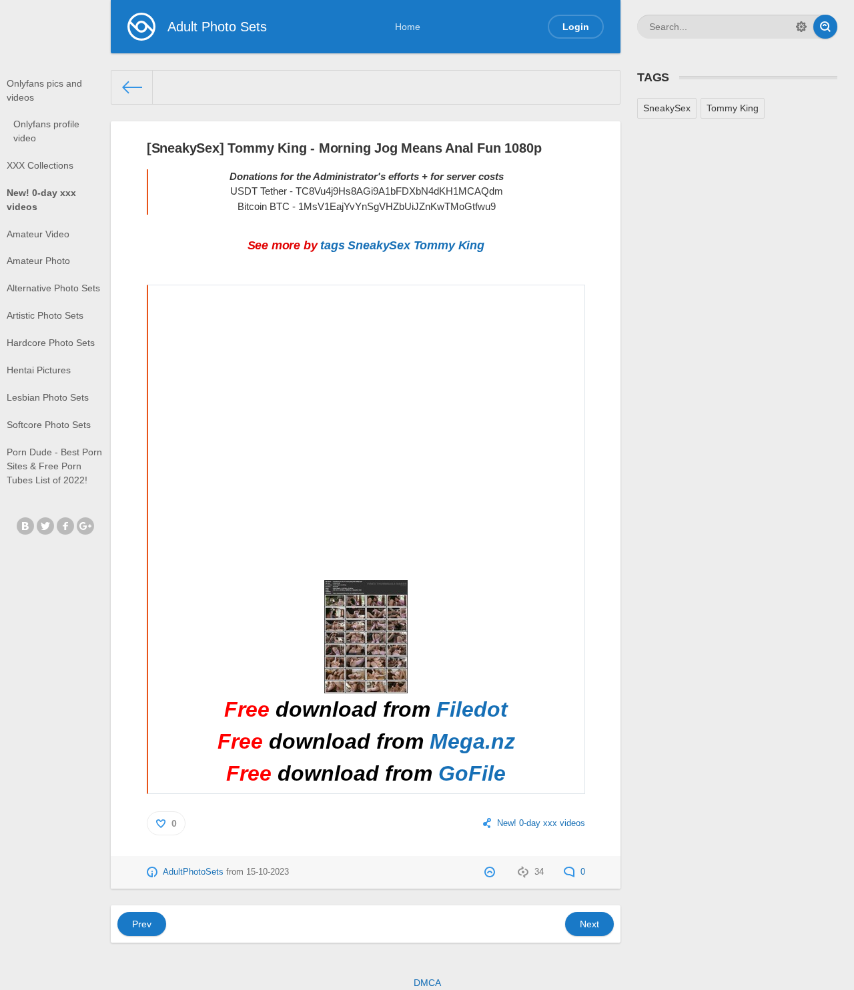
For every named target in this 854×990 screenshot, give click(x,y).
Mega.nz (472, 741)
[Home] (132, 87)
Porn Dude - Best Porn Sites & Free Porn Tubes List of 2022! (54, 466)
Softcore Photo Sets (49, 424)
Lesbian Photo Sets (48, 397)
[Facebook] (65, 526)
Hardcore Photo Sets (51, 342)
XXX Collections (40, 165)
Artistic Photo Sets (45, 315)
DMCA (427, 982)
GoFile (472, 773)
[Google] (85, 526)
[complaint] (491, 872)
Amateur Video (38, 234)
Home (407, 26)
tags (332, 245)
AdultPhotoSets (193, 872)
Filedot (472, 709)
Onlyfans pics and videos (44, 90)
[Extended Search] (801, 27)
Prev (141, 924)
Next (589, 924)
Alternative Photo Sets (53, 288)
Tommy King (449, 245)
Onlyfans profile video (46, 131)
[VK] (25, 526)
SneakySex (379, 245)
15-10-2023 (267, 872)
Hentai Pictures (39, 370)
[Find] (825, 27)
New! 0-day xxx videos (41, 199)
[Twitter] (45, 526)
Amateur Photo (38, 260)
